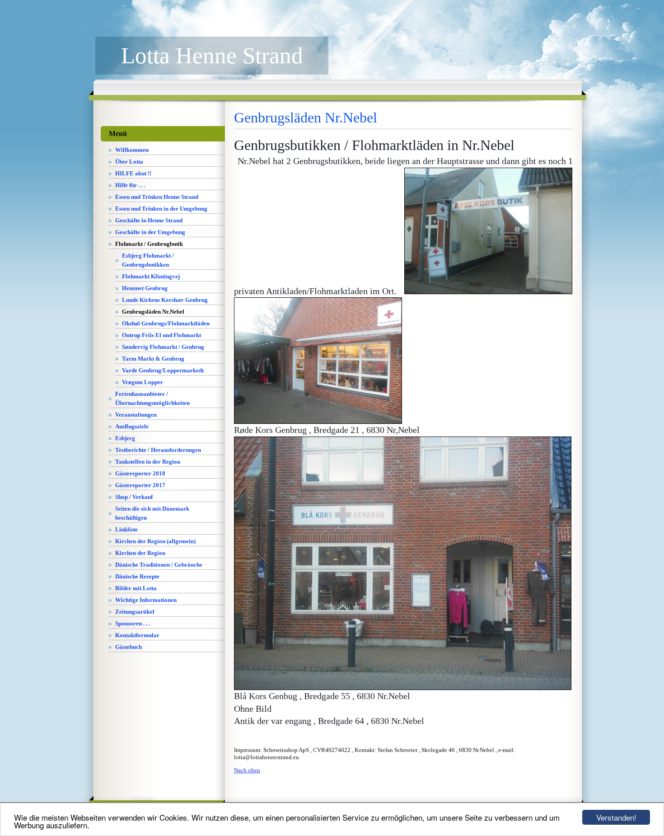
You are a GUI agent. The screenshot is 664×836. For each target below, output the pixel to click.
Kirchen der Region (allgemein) (155, 541)
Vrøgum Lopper (142, 382)
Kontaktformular (137, 635)
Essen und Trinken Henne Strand (156, 196)
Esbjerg (125, 438)
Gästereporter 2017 (140, 485)
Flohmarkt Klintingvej (151, 276)
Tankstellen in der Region (147, 461)
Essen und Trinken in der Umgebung (161, 208)
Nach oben (247, 770)
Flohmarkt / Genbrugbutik (149, 243)
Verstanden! (616, 817)
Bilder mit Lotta (136, 588)
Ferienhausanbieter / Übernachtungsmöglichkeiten (152, 398)
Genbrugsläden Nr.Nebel (153, 311)
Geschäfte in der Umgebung (150, 232)
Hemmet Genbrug (145, 288)
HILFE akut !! (133, 173)
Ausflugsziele (132, 426)
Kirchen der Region (140, 553)
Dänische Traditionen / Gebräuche (158, 564)
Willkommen (132, 149)
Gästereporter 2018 (140, 473)
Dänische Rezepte (137, 576)
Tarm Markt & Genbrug (153, 358)
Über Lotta (129, 161)
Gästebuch (128, 646)
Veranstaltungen (136, 414)
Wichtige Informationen (146, 599)
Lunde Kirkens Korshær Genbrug (165, 299)
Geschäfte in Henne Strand (148, 220)
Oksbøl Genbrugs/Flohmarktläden (166, 323)
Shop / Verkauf (134, 496)
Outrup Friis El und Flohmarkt (161, 335)
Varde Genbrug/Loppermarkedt (163, 370)
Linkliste (126, 529)
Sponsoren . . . (132, 623)
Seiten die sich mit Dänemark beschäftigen (152, 513)
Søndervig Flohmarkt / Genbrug (163, 346)
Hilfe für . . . (130, 185)
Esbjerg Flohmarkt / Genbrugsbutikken (148, 260)
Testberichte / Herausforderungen (158, 449)
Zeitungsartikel (134, 611)
